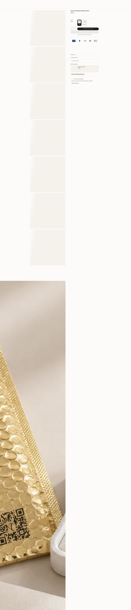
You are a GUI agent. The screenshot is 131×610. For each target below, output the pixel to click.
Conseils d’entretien (20, 279)
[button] (13, 6)
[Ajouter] (97, 71)
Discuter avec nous (75, 83)
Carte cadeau (118, 3)
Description (73, 54)
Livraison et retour (74, 57)
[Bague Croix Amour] (74, 68)
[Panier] (128, 7)
